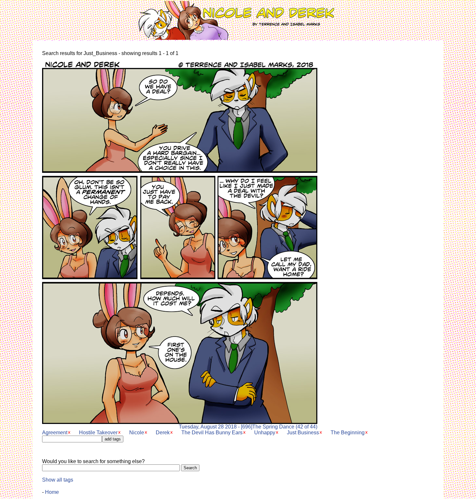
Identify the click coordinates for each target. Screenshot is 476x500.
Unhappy (264, 432)
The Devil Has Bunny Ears (212, 432)
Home (52, 492)
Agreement (54, 432)
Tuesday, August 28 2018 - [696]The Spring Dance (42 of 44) (248, 426)
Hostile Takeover (98, 432)
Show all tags (57, 480)
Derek (163, 432)
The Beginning (348, 432)
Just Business (303, 432)
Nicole (136, 432)
